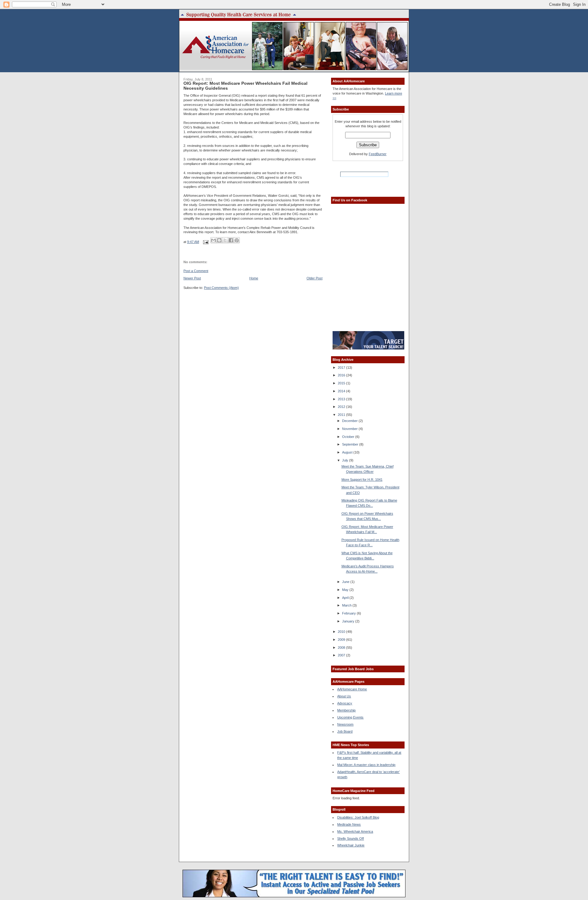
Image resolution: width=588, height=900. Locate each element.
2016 (342, 375)
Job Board (344, 731)
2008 (342, 647)
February (349, 613)
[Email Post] (205, 242)
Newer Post (192, 278)
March (347, 605)
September (350, 444)
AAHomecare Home (352, 689)
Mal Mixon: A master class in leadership (366, 765)
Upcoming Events (350, 717)
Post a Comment (195, 271)
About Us (344, 696)
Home (253, 278)
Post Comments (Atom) (221, 287)
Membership (346, 710)
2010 (342, 631)
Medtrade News (349, 824)
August (347, 452)
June (346, 582)
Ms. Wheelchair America (355, 831)
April (345, 597)
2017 (342, 367)
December (350, 421)
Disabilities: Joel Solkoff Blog (358, 817)
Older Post (314, 278)
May (345, 590)
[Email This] (213, 240)
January (348, 621)
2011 (342, 414)
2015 (342, 383)
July (345, 460)
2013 (342, 399)
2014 (342, 391)
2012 (342, 407)
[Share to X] (225, 240)
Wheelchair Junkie (350, 845)
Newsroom (345, 724)
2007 (342, 655)
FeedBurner (377, 154)
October (348, 437)
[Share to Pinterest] (237, 240)
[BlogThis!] (219, 240)
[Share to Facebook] (231, 240)
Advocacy (344, 703)
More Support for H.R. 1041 (362, 479)
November (350, 429)
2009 (342, 639)
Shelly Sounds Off (350, 838)
